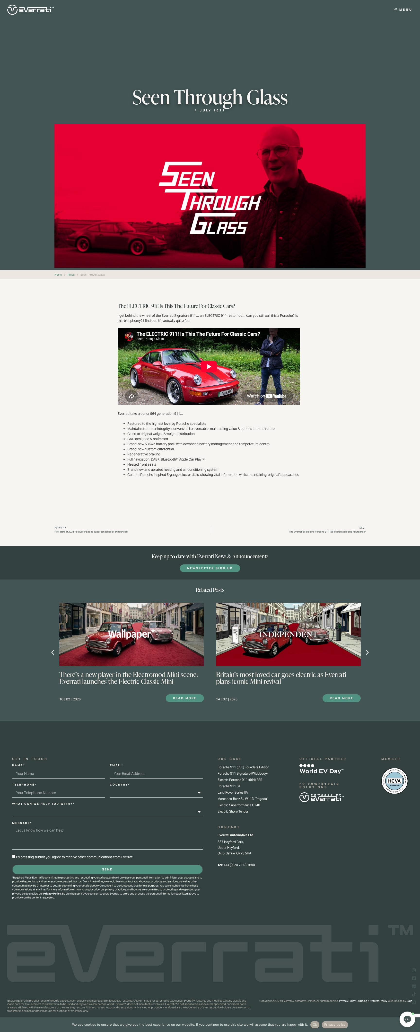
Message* (22, 823)
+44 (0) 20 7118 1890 (239, 865)
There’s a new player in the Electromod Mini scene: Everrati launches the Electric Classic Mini (128, 678)
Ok (315, 1024)
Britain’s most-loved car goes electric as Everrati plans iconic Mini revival (281, 678)
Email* (116, 765)
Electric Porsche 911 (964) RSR (240, 780)
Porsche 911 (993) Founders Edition (243, 767)
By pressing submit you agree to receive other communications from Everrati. (75, 857)
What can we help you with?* (43, 804)
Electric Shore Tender (233, 811)
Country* (120, 784)
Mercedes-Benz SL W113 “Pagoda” (243, 799)
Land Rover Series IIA (233, 792)
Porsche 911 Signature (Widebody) (243, 773)
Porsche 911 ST (229, 786)
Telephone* (24, 784)
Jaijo (409, 1001)
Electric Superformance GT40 (239, 805)
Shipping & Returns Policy (372, 1001)
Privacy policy (335, 1024)
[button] (53, 652)
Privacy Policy (52, 893)
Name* (18, 765)
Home (58, 274)
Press (71, 274)
